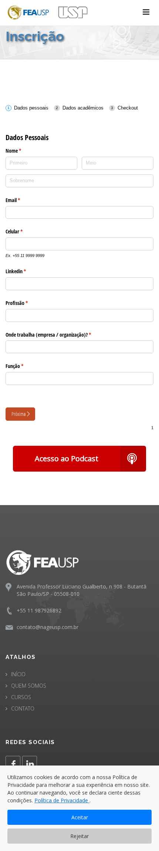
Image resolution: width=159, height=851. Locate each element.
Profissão (28, 302)
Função (26, 365)
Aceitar (79, 817)
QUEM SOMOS (28, 685)
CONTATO (22, 708)
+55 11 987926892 (39, 610)
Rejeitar (79, 836)
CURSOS (21, 697)
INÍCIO (18, 674)
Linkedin (27, 271)
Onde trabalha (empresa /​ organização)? (60, 334)
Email (24, 200)
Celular (26, 231)
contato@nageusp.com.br (47, 627)
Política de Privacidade (61, 800)
